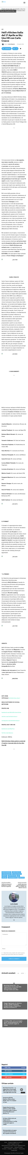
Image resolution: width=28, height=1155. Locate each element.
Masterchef (12, 875)
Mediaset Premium (18, 1147)
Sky (13, 11)
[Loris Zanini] (3, 44)
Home (2, 11)
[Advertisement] (14, 142)
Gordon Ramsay (6, 874)
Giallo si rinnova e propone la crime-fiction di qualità (7, 885)
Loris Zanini (11, 44)
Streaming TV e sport (8, 1147)
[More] (20, 48)
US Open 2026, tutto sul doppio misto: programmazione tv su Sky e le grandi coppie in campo (13, 1023)
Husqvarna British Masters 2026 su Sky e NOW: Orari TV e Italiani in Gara (9, 1100)
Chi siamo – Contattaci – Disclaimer (10, 1148)
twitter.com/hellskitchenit (9, 716)
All (18, 973)
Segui (24, 1070)
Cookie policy (14, 1150)
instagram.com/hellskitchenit (10, 720)
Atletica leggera (8, 1000)
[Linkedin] (14, 919)
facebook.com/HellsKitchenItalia (11, 712)
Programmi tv (8, 11)
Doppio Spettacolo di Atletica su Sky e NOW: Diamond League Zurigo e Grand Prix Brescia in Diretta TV (13, 1005)
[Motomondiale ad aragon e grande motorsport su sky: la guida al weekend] (21, 1131)
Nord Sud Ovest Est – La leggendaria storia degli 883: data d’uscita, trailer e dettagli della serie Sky (12, 987)
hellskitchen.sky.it (14, 698)
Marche (4, 875)
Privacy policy (22, 1148)
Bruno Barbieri (6, 872)
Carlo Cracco (16, 872)
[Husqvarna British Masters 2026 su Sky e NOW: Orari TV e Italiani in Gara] (21, 1099)
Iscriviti (23, 1077)
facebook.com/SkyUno (8, 728)
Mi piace (23, 1067)
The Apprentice (13, 877)
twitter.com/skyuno (7, 733)
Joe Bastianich (17, 874)
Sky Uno (4, 877)
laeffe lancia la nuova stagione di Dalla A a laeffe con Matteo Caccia (21, 885)
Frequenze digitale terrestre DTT (15, 1142)
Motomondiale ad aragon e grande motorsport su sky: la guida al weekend (10, 1132)
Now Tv (6, 982)
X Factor (21, 877)
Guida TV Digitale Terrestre (13, 1144)
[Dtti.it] (11, 3)
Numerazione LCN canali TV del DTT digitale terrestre (13, 1145)
